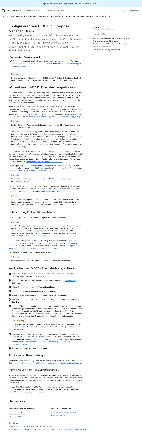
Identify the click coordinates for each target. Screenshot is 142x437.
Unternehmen (70, 280)
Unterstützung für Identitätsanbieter (31, 212)
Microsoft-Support (27, 181)
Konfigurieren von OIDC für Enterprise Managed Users (41, 268)
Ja (13, 413)
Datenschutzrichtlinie (15, 416)
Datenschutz (45, 429)
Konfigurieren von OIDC (104, 16)
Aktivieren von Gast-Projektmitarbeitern (33, 369)
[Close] (136, 3)
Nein (22, 413)
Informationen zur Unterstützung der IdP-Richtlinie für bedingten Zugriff (54, 117)
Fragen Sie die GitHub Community (64, 412)
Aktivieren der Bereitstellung (26, 355)
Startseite (10, 16)
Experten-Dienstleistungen (73, 429)
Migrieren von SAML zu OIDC (50, 191)
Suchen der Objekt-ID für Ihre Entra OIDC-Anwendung (30, 171)
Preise (60, 429)
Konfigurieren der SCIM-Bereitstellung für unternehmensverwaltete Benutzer (51, 363)
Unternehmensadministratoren (26, 16)
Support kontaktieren (60, 415)
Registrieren (134, 10)
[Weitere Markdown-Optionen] (113, 28)
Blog (84, 429)
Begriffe (37, 429)
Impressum (27, 429)
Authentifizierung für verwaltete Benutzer (79, 16)
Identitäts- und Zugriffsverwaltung (51, 16)
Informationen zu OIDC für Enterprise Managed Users (41, 87)
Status (54, 429)
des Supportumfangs (37, 236)
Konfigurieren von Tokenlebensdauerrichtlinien (44, 161)
